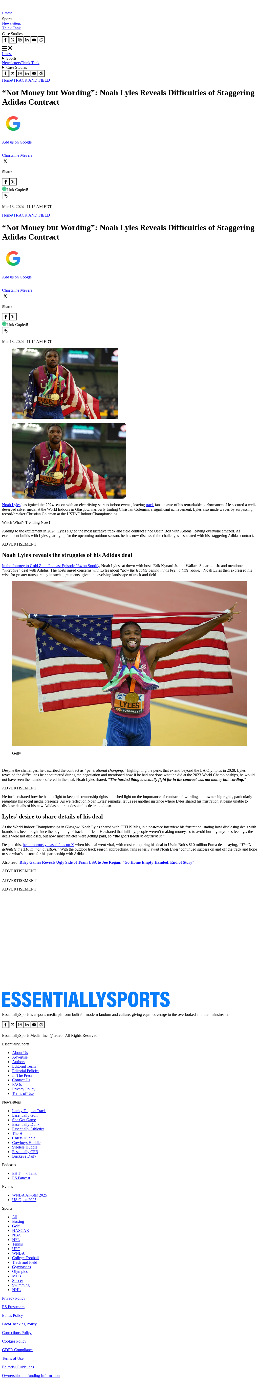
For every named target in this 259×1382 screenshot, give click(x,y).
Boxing (18, 1221)
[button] (15, 762)
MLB (16, 1276)
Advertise (20, 1057)
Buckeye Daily (24, 1156)
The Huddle (21, 1133)
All (14, 1217)
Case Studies (16, 67)
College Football (25, 1258)
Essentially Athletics (28, 1129)
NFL (16, 1239)
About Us (20, 1052)
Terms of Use (23, 1093)
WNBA (18, 1253)
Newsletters (11, 23)
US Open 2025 (24, 1200)
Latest (7, 13)
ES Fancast (21, 1178)
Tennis (17, 1244)
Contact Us (21, 1080)
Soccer (17, 1280)
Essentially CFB (25, 1152)
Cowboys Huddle (26, 1142)
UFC (16, 1249)
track (150, 505)
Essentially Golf (25, 1115)
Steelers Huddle (24, 1147)
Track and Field (24, 1262)
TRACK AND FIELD (31, 80)
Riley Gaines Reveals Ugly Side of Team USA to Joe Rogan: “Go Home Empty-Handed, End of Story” (106, 862)
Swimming (21, 1285)
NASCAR (20, 1230)
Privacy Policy (23, 1089)
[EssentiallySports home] (86, 1006)
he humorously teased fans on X (48, 844)
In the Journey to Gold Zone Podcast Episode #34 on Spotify (50, 566)
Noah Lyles (11, 505)
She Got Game (24, 1120)
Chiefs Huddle (23, 1138)
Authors (18, 1062)
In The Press (22, 1075)
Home (7, 80)
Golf (15, 1226)
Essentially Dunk (25, 1124)
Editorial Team (24, 1066)
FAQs (17, 1084)
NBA (16, 1235)
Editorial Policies (25, 1071)
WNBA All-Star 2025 (29, 1195)
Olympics (20, 1271)
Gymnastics (21, 1267)
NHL (16, 1289)
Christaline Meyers (17, 155)
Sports (11, 58)
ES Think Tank (24, 1173)
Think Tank (11, 28)
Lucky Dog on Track (29, 1111)
